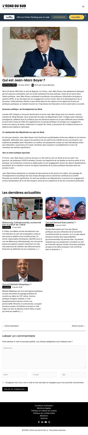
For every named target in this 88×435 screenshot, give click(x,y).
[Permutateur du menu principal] (83, 6)
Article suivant (78, 326)
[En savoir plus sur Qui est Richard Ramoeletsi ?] (65, 208)
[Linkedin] (42, 422)
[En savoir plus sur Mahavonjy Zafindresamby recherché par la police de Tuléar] (22, 208)
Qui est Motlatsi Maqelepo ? (16, 284)
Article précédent (11, 326)
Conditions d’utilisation (44, 406)
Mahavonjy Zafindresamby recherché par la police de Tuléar (21, 223)
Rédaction (44, 416)
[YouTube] (46, 422)
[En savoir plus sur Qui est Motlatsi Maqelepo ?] (22, 270)
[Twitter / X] (49, 422)
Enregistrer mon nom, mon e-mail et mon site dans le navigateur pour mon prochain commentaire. (44, 383)
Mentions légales (44, 408)
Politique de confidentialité (44, 413)
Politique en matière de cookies (44, 411)
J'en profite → (76, 17)
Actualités (9, 85)
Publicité (44, 418)
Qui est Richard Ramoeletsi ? (60, 222)
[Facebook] (39, 422)
